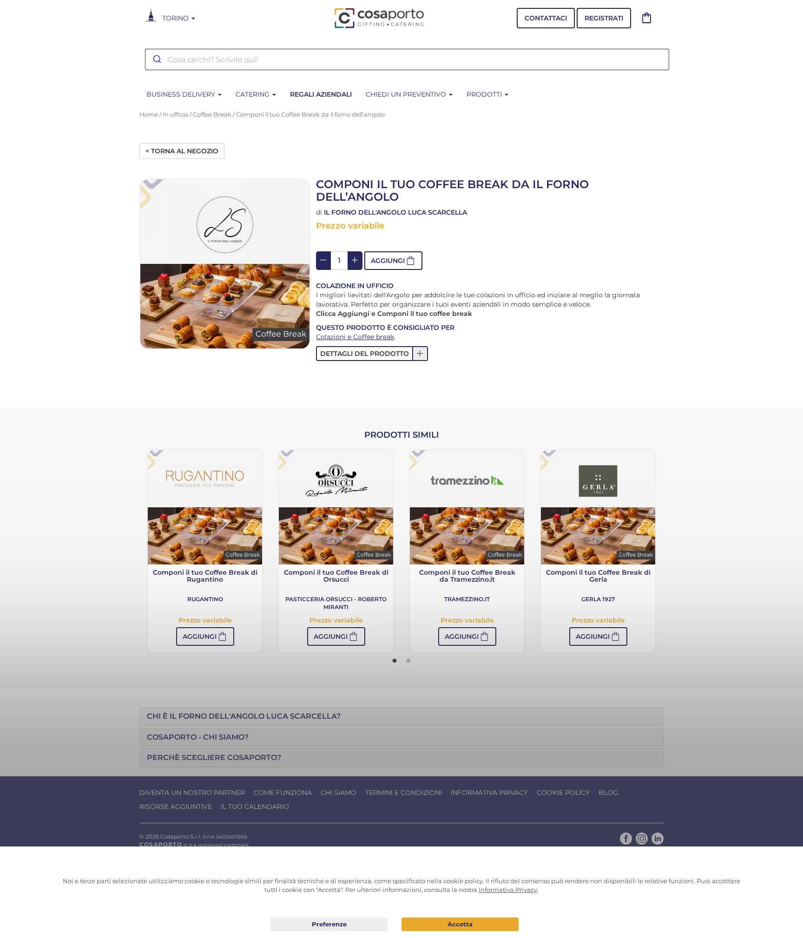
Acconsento (460, 924)
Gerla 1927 (598, 599)
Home (148, 114)
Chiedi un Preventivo (407, 94)
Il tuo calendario (255, 806)
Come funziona (283, 792)
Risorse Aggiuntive (175, 806)
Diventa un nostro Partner (192, 792)
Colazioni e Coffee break (355, 337)
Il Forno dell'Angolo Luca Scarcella (395, 212)
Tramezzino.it (467, 599)
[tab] (401, 716)
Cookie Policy (563, 792)
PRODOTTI (485, 94)
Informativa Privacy (489, 792)
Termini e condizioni (403, 792)
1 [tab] (394, 661)
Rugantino (205, 599)
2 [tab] (408, 661)
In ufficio (175, 114)
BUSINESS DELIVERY (181, 94)
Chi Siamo (338, 792)
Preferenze (329, 924)
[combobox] (407, 59)
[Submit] (156, 59)
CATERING (253, 94)
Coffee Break (212, 114)
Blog (608, 792)
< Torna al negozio (181, 151)
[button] (393, 260)
